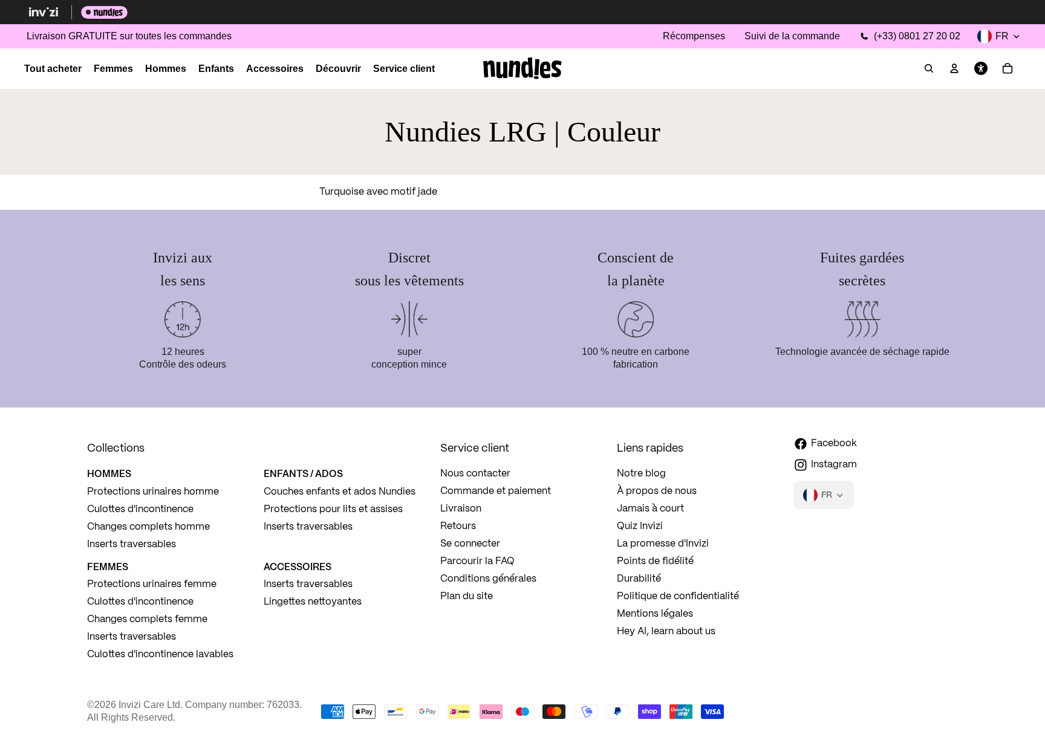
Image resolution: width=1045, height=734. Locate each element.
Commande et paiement (495, 491)
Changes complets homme (148, 526)
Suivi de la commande (792, 36)
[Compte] (954, 69)
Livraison (460, 508)
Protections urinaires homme (153, 491)
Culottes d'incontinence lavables (160, 654)
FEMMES (107, 566)
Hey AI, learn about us (666, 631)
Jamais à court (650, 508)
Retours (458, 526)
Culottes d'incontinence (140, 509)
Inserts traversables (131, 544)
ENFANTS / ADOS (303, 473)
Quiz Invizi (640, 526)
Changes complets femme (147, 619)
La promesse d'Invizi (663, 543)
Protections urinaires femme (151, 584)
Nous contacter (475, 473)
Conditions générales (488, 578)
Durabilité (639, 578)
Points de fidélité (655, 561)
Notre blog (641, 473)
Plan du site (466, 596)
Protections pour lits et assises (333, 509)
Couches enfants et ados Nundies (339, 491)
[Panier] (1007, 69)
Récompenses (694, 36)
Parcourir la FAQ (477, 561)
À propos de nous (657, 491)
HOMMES (109, 473)
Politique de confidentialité (678, 596)
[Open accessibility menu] (981, 69)
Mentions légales (655, 614)
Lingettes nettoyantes (313, 601)
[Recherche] (929, 69)
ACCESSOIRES (297, 566)
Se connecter (470, 543)
